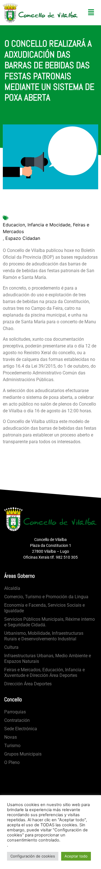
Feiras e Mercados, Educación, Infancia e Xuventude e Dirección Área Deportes (44, 672)
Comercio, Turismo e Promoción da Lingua (46, 596)
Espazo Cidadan (22, 238)
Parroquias (15, 712)
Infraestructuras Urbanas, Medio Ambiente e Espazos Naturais (47, 658)
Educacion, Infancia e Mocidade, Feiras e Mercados (46, 228)
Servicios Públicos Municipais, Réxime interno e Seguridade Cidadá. (49, 622)
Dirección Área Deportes (28, 683)
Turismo (12, 745)
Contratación (17, 720)
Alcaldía (12, 588)
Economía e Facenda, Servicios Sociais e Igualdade (44, 607)
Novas (10, 737)
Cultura (11, 647)
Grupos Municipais (23, 754)
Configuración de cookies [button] (32, 856)
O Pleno (12, 762)
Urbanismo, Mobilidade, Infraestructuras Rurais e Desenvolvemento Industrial (43, 636)
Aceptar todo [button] (76, 856)
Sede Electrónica (20, 728)
